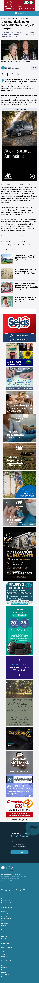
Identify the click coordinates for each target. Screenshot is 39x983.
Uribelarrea (4, 916)
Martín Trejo (17, 245)
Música (3, 970)
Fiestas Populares (6, 918)
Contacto (3, 898)
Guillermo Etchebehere (7, 943)
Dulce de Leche (5, 934)
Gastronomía (4, 920)
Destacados (5, 930)
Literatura (3, 972)
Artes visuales (5, 974)
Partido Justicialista (25, 242)
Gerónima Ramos (28, 245)
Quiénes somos (5, 900)
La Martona (4, 936)
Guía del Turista (6, 907)
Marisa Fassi (13, 242)
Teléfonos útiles (5, 952)
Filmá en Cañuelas (6, 938)
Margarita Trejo (7, 245)
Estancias (3, 925)
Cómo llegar (4, 911)
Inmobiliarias (4, 956)
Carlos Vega (4, 941)
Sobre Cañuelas (6, 961)
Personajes (4, 976)
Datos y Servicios (7, 948)
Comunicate (5, 894)
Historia (3, 965)
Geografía (4, 967)
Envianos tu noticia (6, 903)
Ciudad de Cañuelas (6, 914)
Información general (6, 18)
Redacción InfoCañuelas (30, 236)
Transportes (4, 954)
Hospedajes (4, 923)
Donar (18, 852)
